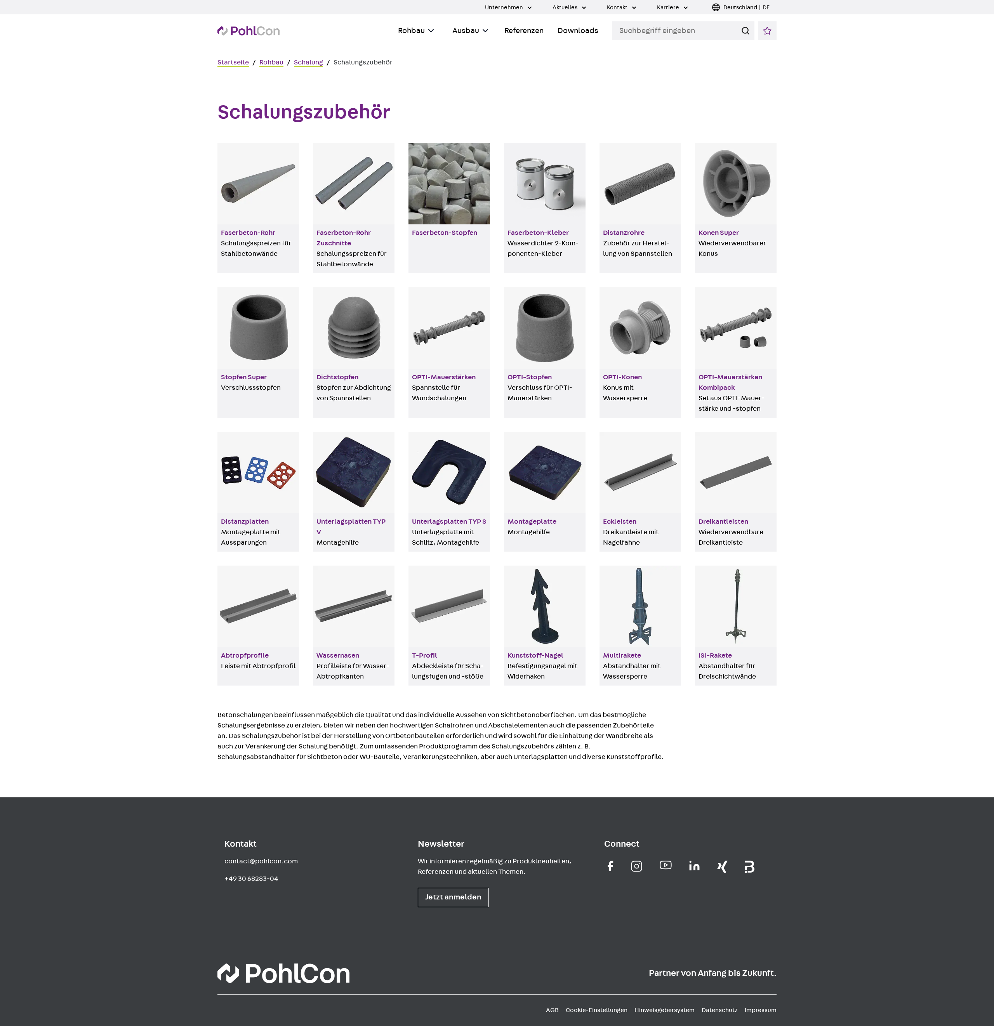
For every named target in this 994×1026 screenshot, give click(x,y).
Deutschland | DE (746, 7)
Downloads (578, 31)
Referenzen (524, 31)
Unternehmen (504, 7)
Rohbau (411, 31)
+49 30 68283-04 (251, 878)
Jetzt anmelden (453, 897)
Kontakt (618, 7)
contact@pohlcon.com (261, 861)
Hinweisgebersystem (664, 1010)
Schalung (308, 62)
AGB (552, 1010)
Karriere (668, 7)
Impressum (761, 1010)
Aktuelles (566, 7)
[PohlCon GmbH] (610, 866)
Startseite (233, 62)
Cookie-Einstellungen (596, 1010)
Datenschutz (720, 1010)
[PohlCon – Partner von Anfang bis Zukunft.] (248, 31)
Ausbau (465, 31)
